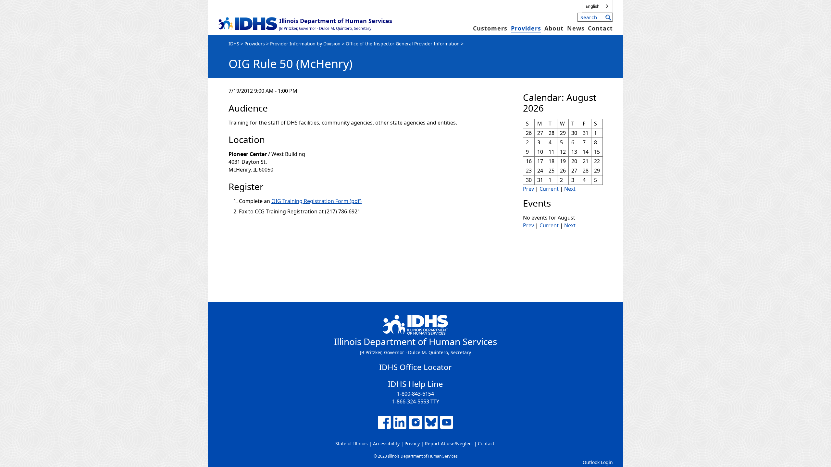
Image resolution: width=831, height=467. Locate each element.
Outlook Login (598, 462)
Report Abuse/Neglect (449, 443)
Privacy (412, 443)
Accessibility (386, 443)
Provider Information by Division (305, 44)
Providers (526, 28)
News (576, 28)
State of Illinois (351, 443)
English (593, 6)
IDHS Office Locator (415, 367)
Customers (490, 28)
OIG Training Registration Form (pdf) (316, 201)
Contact (600, 28)
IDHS (234, 44)
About (554, 28)
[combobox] (597, 6)
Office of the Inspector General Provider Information (403, 44)
